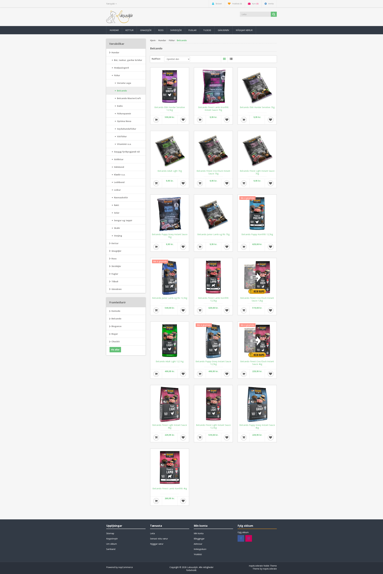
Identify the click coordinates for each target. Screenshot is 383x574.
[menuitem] (114, 30)
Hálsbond (119, 167)
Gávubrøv (116, 289)
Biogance (116, 326)
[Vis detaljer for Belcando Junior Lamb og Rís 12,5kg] (169, 277)
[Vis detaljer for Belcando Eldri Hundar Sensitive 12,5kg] (169, 86)
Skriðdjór (116, 266)
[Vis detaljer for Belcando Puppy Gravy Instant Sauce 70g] (169, 214)
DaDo (120, 105)
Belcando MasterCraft (129, 98)
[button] (114, 30)
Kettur (114, 243)
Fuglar (114, 273)
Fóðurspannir (124, 113)
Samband (110, 549)
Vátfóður (122, 136)
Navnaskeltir (121, 197)
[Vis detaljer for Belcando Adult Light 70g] (169, 150)
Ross (114, 258)
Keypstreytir (112, 538)
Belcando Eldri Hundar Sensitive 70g (257, 107)
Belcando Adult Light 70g (170, 171)
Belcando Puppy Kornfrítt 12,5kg (257, 234)
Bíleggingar (199, 538)
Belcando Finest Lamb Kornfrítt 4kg (169, 488)
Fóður (117, 75)
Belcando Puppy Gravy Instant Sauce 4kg (257, 426)
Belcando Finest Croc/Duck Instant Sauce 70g (213, 172)
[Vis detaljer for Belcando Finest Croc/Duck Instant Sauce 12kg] (257, 277)
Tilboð (114, 281)
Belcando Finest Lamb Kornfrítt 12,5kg (213, 299)
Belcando (122, 90)
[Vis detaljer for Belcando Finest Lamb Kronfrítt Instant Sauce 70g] (213, 86)
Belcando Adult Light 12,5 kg (169, 361)
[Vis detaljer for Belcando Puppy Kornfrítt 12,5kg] (257, 214)
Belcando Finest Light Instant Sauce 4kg (169, 426)
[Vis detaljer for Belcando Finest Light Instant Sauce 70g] (257, 150)
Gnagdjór (116, 251)
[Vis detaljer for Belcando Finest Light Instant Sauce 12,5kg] (213, 404)
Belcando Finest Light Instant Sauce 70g (257, 172)
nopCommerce (125, 567)
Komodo (115, 311)
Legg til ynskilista (183, 120)
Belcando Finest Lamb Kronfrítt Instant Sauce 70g (213, 108)
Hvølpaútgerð (121, 67)
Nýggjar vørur (156, 543)
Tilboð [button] (207, 30)
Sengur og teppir (123, 220)
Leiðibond (119, 182)
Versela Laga (124, 83)
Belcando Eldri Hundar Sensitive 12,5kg (169, 108)
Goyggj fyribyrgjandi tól (127, 151)
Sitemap (110, 533)
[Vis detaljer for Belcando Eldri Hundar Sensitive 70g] (257, 86)
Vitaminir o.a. (124, 144)
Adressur (198, 543)
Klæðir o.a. (119, 174)
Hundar (115, 52)
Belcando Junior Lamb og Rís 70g (213, 234)
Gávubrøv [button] (223, 30)
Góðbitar (118, 159)
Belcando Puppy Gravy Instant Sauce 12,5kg (213, 363)
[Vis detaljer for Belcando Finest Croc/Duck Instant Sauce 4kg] (257, 341)
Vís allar (115, 349)
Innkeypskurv (200, 549)
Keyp (156, 120)
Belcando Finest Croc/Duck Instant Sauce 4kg (257, 363)
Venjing (118, 235)
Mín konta (198, 533)
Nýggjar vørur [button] (244, 30)
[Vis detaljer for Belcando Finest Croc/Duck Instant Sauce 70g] (213, 150)
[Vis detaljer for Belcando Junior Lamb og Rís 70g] (213, 214)
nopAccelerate (270, 568)
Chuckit (115, 341)
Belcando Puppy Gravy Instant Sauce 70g (169, 235)
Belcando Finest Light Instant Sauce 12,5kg (213, 426)
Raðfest (156, 58)
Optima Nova (124, 121)
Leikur (117, 189)
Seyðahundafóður (126, 128)
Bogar (114, 333)
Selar (116, 212)
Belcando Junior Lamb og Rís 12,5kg (169, 298)
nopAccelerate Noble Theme (263, 565)
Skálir (117, 228)
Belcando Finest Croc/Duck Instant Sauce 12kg (257, 299)
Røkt (116, 205)
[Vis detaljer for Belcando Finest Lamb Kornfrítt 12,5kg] (213, 277)
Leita (152, 533)
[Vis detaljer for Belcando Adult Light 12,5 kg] (169, 341)
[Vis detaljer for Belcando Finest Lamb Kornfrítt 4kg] (169, 468)
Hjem (153, 40)
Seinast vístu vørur (159, 538)
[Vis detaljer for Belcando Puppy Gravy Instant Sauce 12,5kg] (213, 341)
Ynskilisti (198, 554)
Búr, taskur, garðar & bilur (128, 60)
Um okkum (111, 543)
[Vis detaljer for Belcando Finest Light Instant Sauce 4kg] (169, 404)
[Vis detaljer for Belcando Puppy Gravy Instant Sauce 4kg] (257, 404)
